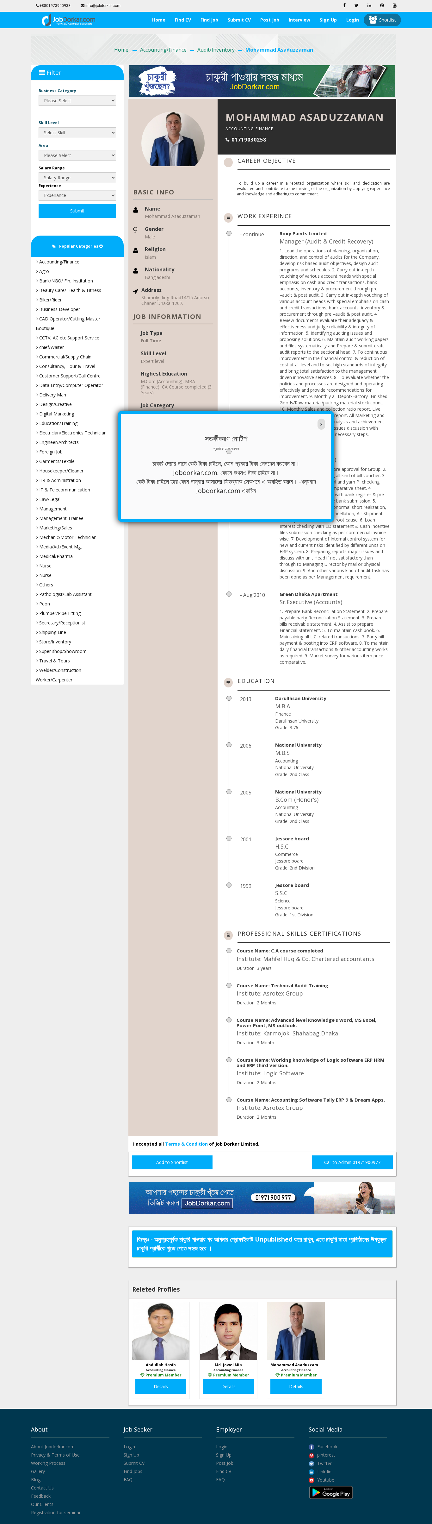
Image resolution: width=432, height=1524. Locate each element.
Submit (77, 211)
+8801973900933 (55, 5)
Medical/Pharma (55, 556)
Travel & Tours (54, 661)
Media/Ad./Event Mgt (60, 547)
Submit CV (239, 20)
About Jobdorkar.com (53, 1447)
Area (43, 145)
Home (158, 20)
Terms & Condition (186, 1144)
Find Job (209, 20)
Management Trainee (60, 518)
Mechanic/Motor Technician (67, 537)
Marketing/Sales (55, 528)
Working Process (48, 1463)
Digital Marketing (56, 414)
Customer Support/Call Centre (69, 376)
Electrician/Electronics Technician (72, 433)
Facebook (326, 1447)
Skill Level (49, 122)
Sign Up (131, 1455)
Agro (43, 271)
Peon (44, 604)
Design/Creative (55, 404)
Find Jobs (133, 1471)
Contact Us (42, 1488)
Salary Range (52, 168)
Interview (299, 20)
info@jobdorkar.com (102, 5)
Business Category (57, 90)
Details (161, 1386)
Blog (35, 1480)
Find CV (183, 20)
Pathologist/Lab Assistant (65, 594)
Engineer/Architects (58, 442)
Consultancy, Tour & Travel (66, 366)
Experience (50, 185)
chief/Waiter (51, 347)
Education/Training (57, 423)
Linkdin (323, 1472)
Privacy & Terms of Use (55, 1455)
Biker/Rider (50, 300)
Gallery (38, 1471)
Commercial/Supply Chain (64, 357)
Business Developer (59, 309)
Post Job (269, 20)
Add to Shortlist (172, 1162)
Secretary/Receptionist (61, 623)
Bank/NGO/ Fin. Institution (65, 281)
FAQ (128, 1480)
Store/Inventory (54, 642)
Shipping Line (52, 632)
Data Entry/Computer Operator (70, 385)
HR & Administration (59, 480)
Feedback (41, 1496)
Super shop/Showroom (62, 651)
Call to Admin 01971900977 (352, 1162)
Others (45, 585)
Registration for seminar (56, 1512)
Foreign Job (50, 452)
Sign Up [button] (328, 20)
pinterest (325, 1455)
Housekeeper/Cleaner (60, 471)
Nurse (45, 566)
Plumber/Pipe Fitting (59, 613)
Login (352, 20)
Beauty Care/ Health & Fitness (69, 290)
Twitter (324, 1463)
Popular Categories (77, 246)
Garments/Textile (56, 461)
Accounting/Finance (163, 49)
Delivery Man (52, 395)
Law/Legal (49, 499)
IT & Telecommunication (64, 490)
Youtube (325, 1480)
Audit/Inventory (216, 49)
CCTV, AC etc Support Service (68, 338)
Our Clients (42, 1504)
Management (52, 509)
